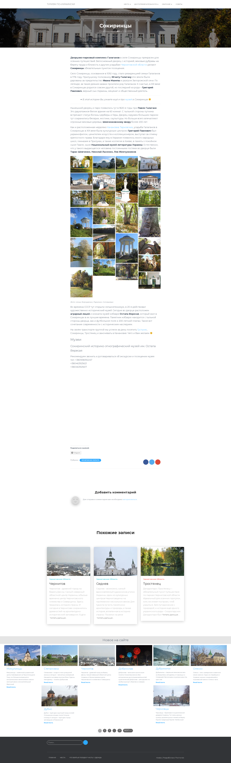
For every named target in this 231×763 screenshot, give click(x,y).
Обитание (166, 4)
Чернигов (57, 584)
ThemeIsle (179, 758)
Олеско (197, 668)
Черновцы (162, 708)
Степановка (51, 668)
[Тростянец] (162, 561)
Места (127, 4)
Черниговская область (90, 460)
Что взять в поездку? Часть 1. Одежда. (85, 757)
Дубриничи (163, 668)
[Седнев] (115, 561)
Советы (179, 4)
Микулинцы (14, 668)
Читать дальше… (58, 618)
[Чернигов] (68, 561)
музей (128, 99)
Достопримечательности (145, 4)
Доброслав (126, 668)
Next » (127, 730)
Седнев (102, 584)
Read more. (11, 687)
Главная (52, 757)
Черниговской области (134, 64)
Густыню (142, 329)
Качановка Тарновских (120, 127)
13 (119, 730)
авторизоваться (130, 499)
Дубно (48, 708)
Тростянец (152, 584)
